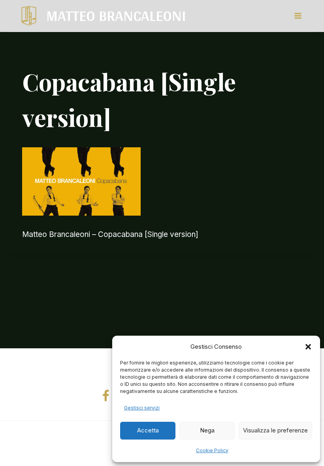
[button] (308, 347)
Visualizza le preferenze (275, 430)
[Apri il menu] (297, 15)
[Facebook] (106, 396)
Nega (207, 430)
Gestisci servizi (142, 408)
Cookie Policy (212, 450)
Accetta (148, 430)
